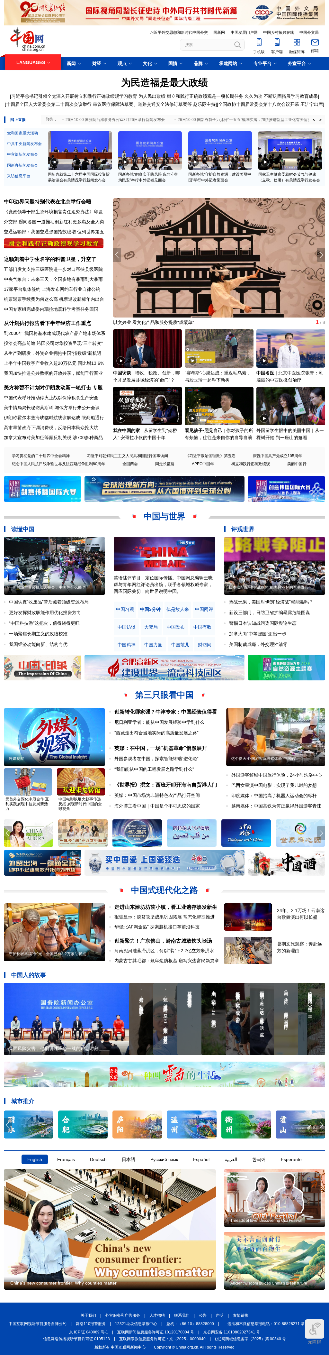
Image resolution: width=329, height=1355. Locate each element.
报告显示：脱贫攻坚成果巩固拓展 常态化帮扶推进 (164, 916)
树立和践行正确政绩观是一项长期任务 (205, 96)
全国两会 (130, 464)
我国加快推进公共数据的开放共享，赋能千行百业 (53, 373)
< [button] (314, 119)
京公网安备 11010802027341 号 (231, 1332)
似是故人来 (177, 609)
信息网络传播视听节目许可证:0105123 (76, 1339)
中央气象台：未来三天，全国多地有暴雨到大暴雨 (53, 279)
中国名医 (265, 372)
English (34, 1159)
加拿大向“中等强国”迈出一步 (257, 633)
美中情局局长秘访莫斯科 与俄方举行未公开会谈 (52, 407)
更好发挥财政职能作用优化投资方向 (45, 612)
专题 (98, 387)
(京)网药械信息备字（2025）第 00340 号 (250, 1339)
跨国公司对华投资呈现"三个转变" (70, 343)
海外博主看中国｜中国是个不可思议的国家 (157, 805)
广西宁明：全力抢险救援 (138, 322)
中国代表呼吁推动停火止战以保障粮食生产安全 (51, 397)
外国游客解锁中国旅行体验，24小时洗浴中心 (276, 775)
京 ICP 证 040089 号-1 (88, 1332)
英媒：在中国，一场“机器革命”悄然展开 (160, 748)
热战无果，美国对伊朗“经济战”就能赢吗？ (271, 601)
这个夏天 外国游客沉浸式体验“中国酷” (263, 758)
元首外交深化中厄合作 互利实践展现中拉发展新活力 (27, 804)
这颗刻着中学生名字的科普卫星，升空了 (50, 259)
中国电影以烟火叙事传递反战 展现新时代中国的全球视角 (80, 804)
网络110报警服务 (91, 1324)
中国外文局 (309, 32)
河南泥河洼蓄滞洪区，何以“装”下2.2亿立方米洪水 (164, 950)
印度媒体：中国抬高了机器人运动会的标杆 (274, 795)
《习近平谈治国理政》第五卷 (210, 456)
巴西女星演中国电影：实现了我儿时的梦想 (274, 785)
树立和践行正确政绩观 (250, 464)
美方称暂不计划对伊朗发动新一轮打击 (47, 387)
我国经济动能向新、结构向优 (38, 644)
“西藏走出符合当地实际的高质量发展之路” (156, 732)
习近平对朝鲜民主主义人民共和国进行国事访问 (127, 456)
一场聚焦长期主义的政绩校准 (38, 633)
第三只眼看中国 (164, 695)
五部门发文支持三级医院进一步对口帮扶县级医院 (53, 269)
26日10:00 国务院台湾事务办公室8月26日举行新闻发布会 (115, 119)
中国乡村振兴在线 (278, 32)
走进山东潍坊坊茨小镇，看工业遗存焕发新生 (165, 907)
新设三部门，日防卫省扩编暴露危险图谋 (269, 612)
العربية (231, 1159)
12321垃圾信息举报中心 (136, 1324)
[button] (321, 255)
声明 (220, 1315)
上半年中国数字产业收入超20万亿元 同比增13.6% (54, 363)
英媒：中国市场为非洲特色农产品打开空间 (157, 795)
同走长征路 (164, 464)
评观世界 (242, 529)
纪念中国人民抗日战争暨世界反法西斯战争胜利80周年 (58, 464)
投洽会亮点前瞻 (19, 343)
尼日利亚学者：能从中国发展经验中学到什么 (159, 722)
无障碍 (314, 1341)
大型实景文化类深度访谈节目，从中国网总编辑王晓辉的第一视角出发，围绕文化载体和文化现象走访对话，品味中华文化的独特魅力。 (163, 584)
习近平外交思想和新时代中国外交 (179, 32)
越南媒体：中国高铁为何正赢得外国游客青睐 (276, 805)
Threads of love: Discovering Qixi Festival (266, 1220)
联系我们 (182, 1315)
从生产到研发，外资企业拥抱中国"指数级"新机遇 (53, 353)
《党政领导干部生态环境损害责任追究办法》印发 (53, 211)
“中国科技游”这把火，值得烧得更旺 (44, 623)
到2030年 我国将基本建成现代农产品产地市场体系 (54, 333)
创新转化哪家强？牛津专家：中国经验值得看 (165, 711)
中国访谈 (122, 372)
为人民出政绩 (151, 96)
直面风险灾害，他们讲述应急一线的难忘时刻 (54, 1048)
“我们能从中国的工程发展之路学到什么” (154, 769)
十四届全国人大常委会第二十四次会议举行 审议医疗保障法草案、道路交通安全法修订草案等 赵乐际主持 (111, 104)
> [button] (320, 119)
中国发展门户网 (244, 32)
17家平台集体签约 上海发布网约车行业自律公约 (52, 289)
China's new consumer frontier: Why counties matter (63, 1283)
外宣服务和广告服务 (122, 1315)
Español (201, 1159)
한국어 (259, 1159)
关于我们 (88, 1315)
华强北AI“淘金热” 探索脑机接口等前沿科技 (157, 926)
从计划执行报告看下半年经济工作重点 (47, 323)
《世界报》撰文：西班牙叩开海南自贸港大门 (165, 785)
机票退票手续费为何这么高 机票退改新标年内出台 (54, 299)
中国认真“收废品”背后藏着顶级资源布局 (49, 601)
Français (66, 1159)
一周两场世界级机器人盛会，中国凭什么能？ (47, 587)
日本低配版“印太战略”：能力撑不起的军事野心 (268, 587)
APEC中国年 (203, 464)
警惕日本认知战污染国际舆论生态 (263, 623)
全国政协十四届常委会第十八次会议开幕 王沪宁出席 (270, 104)
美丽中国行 (297, 464)
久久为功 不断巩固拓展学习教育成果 (281, 96)
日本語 (128, 1159)
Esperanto (291, 1159)
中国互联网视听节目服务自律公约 (38, 1324)
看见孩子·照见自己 (203, 430)
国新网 (219, 32)
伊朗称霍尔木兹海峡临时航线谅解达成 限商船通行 (54, 417)
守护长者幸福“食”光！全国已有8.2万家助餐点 (47, 954)
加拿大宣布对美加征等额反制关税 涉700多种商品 (53, 437)
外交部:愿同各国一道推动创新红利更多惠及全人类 (54, 221)
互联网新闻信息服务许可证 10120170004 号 (155, 1332)
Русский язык (164, 1159)
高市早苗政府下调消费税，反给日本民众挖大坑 (51, 427)
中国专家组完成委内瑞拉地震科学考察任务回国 (51, 309)
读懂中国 (22, 529)
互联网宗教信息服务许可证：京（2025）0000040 (162, 1339)
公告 (203, 1315)
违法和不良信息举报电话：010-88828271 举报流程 (271, 1324)
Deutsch (98, 1159)
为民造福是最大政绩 (164, 82)
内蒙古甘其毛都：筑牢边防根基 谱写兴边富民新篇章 (166, 960)
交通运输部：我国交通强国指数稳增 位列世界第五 (54, 231)
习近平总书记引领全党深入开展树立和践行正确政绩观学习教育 (74, 96)
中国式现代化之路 (164, 890)
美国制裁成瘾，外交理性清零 (258, 644)
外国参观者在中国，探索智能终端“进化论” (156, 758)
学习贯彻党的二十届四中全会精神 (41, 456)
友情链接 (240, 1315)
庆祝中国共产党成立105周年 (277, 456)
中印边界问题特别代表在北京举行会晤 (47, 201)
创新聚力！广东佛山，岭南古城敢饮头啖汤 (163, 941)
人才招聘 (157, 1315)
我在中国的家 (126, 430)
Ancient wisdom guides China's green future (268, 1283)
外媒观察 (16, 758)
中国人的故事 (28, 975)
